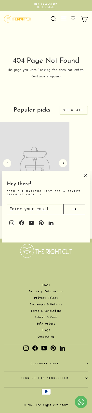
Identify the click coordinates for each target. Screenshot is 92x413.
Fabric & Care (46, 317)
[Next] (63, 163)
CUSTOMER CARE (45, 363)
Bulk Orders (46, 323)
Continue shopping (46, 76)
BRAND (46, 285)
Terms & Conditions (46, 311)
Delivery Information (46, 291)
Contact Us (46, 336)
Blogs (46, 330)
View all (73, 110)
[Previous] (7, 163)
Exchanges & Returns (46, 304)
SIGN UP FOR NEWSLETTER (45, 378)
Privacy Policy (46, 297)
